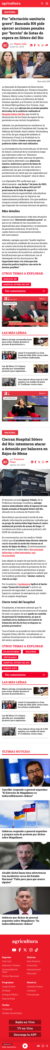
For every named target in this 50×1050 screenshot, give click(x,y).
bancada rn (10, 279)
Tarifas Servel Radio (12, 1013)
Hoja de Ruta (8, 998)
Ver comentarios (15, 291)
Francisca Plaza (17, 460)
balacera (31, 651)
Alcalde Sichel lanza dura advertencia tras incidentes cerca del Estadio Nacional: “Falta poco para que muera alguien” (24, 877)
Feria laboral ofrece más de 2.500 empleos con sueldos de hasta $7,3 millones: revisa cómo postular (33, 381)
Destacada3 (10, 657)
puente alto (10, 668)
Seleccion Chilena (11, 965)
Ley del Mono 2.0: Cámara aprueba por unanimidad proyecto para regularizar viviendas (13, 368)
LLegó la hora (8, 986)
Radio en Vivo (25, 1022)
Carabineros (24, 584)
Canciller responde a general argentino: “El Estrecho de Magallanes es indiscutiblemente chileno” (25, 792)
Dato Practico (33, 961)
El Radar (6, 990)
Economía (32, 965)
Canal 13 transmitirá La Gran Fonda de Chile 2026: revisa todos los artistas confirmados (33, 355)
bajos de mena (11, 651)
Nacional (10, 12)
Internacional (34, 969)
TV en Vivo (25, 1028)
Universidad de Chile (9, 970)
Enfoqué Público (10, 994)
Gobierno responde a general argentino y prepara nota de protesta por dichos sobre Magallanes (24, 834)
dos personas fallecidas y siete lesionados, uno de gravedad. (22, 552)
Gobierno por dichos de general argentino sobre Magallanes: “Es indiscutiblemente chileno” (20, 920)
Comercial (7, 1009)
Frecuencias (33, 994)
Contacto (31, 990)
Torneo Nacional (10, 976)
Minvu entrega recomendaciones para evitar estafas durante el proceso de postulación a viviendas (17, 341)
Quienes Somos (35, 986)
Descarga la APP (25, 1035)
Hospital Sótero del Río (13, 114)
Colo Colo (6, 961)
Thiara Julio (20, 43)
